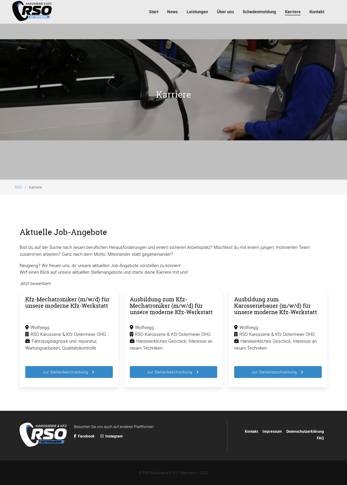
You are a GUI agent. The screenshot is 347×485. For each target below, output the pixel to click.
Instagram (113, 436)
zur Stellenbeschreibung (65, 372)
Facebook (86, 436)
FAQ (320, 438)
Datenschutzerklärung (305, 431)
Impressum (272, 431)
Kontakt (251, 431)
